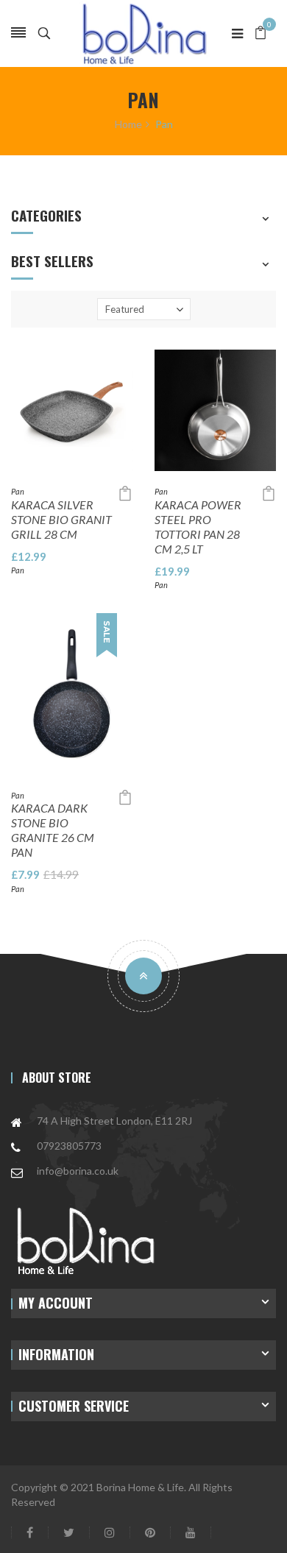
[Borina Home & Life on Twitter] (69, 1532)
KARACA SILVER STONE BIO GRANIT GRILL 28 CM (61, 519)
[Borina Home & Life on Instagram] (110, 1532)
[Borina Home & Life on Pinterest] (150, 1532)
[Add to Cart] (125, 493)
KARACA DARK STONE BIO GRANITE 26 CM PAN (52, 830)
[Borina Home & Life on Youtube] (190, 1532)
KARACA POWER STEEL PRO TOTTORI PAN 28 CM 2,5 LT (198, 527)
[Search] (44, 33)
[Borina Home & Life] (143, 33)
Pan (17, 491)
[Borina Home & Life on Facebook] (30, 1532)
